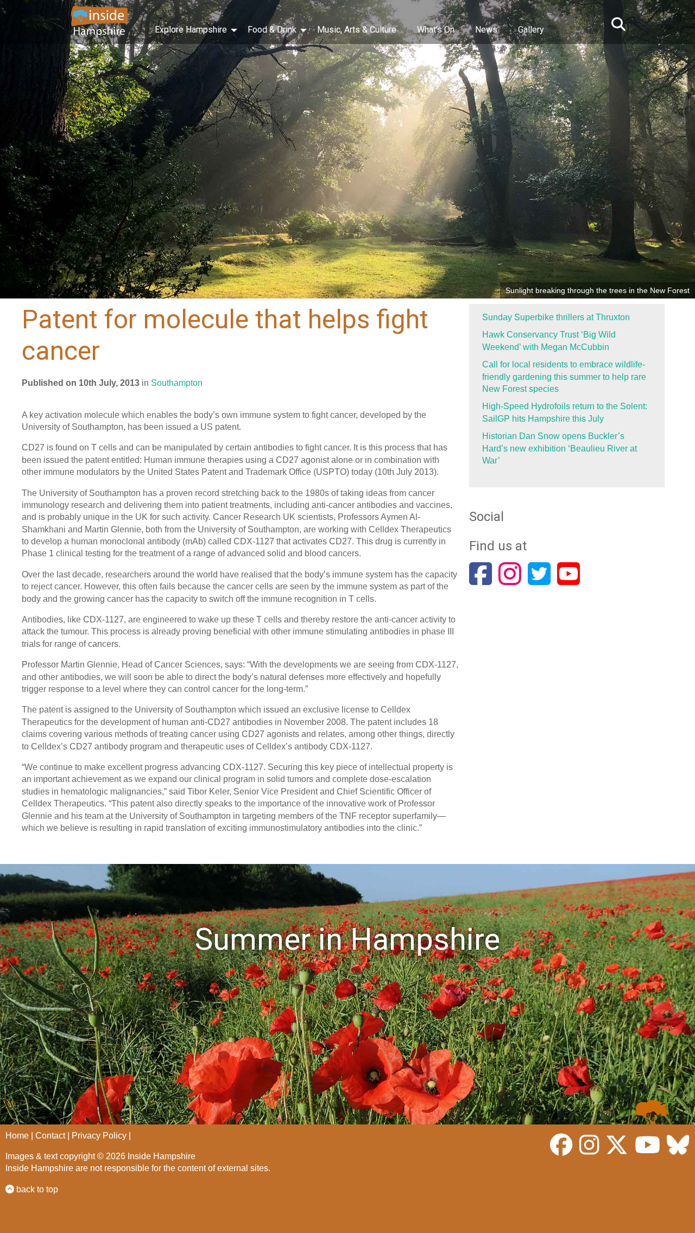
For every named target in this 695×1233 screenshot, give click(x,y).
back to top (36, 1189)
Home (17, 1135)
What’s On (435, 29)
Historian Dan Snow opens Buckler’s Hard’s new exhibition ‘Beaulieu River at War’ (559, 448)
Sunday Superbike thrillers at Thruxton (556, 317)
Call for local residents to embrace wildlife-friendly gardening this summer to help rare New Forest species (564, 376)
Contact (50, 1135)
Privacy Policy (99, 1135)
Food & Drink (272, 29)
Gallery (531, 29)
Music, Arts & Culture (356, 29)
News (486, 29)
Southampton (177, 382)
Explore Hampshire (191, 29)
